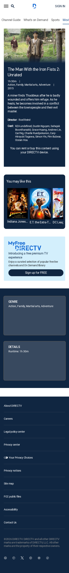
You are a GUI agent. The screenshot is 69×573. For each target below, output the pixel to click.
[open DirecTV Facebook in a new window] (13, 557)
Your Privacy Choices (21, 457)
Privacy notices (12, 470)
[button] (6, 6)
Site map (9, 483)
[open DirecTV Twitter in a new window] (22, 557)
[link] (17, 203)
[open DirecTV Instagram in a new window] (30, 557)
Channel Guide (11, 20)
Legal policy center (14, 431)
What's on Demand (36, 20)
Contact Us (10, 522)
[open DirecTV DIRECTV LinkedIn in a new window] (5, 557)
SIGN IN (60, 6)
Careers (8, 418)
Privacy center (12, 444)
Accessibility (11, 509)
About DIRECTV (13, 405)
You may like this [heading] (19, 181)
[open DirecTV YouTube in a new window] (39, 557)
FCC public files (12, 496)
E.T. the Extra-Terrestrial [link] (45, 222)
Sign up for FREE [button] (36, 272)
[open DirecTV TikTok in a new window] (47, 557)
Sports (55, 20)
